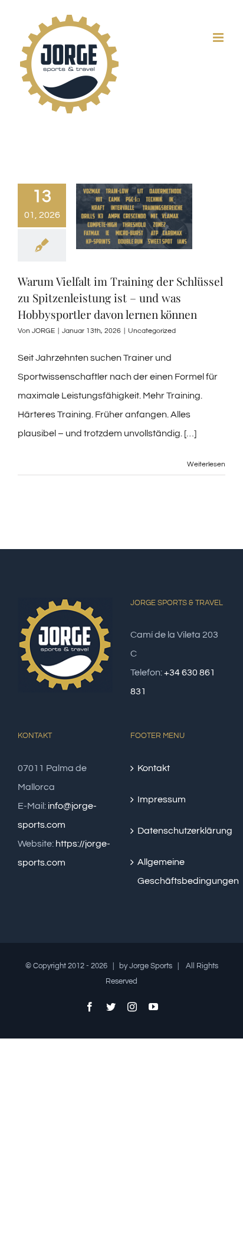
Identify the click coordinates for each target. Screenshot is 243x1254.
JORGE (43, 331)
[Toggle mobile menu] (219, 37)
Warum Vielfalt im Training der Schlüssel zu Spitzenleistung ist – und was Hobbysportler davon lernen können (120, 297)
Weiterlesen (206, 464)
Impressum (161, 799)
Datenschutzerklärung (178, 830)
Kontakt (153, 768)
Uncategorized (152, 331)
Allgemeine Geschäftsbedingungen (178, 871)
